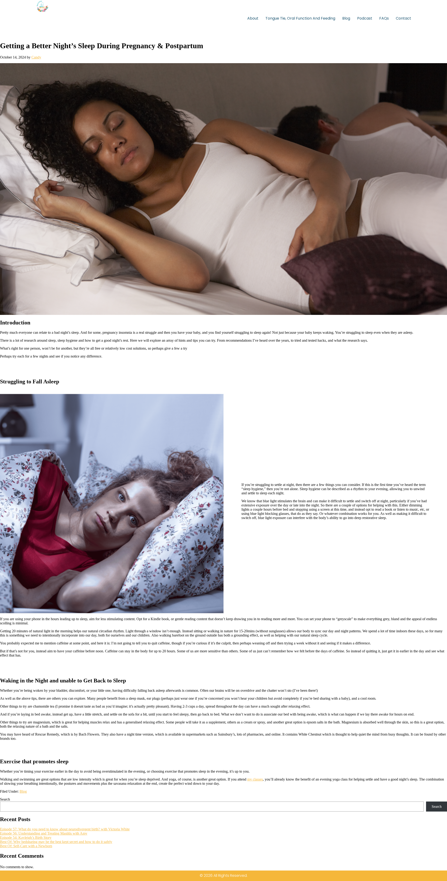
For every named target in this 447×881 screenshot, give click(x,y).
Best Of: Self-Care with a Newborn (26, 846)
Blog (346, 18)
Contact (403, 18)
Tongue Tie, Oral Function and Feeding (300, 18)
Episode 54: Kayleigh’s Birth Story (25, 838)
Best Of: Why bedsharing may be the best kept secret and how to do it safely (56, 842)
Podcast (364, 18)
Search (5, 799)
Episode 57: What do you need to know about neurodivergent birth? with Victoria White (65, 829)
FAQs (384, 18)
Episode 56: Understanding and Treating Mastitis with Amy (43, 833)
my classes (255, 779)
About (252, 18)
